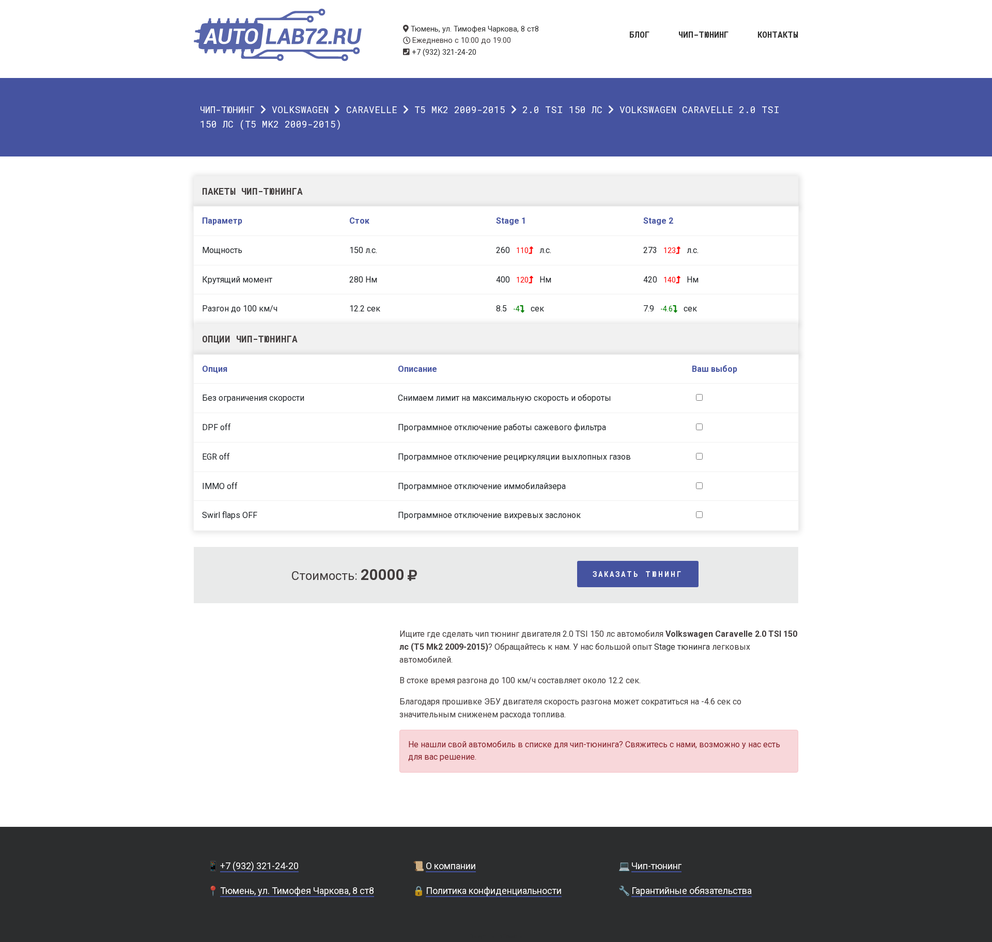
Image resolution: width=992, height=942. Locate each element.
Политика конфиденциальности (494, 890)
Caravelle (371, 109)
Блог (639, 33)
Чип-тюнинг (703, 33)
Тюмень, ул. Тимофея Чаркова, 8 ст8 (475, 29)
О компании (451, 865)
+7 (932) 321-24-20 (444, 52)
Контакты (777, 33)
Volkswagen (300, 109)
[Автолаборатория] (278, 34)
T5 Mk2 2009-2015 (459, 109)
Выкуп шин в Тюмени (496, 936)
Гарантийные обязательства (691, 890)
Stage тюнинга (682, 647)
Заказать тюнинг (638, 574)
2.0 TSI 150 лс (562, 109)
